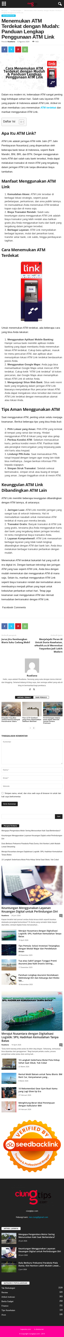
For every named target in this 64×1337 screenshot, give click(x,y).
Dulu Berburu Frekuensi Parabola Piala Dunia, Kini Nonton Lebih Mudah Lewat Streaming (30, 845)
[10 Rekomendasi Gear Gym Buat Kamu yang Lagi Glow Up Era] (8, 1092)
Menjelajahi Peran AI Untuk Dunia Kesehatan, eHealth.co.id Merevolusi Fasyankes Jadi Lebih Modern (49, 645)
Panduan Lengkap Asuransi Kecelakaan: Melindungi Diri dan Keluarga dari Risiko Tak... (38, 978)
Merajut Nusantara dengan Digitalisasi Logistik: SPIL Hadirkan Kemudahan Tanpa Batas (31, 853)
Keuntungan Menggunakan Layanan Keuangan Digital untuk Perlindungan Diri (31, 837)
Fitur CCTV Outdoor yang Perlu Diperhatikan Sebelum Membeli (31, 719)
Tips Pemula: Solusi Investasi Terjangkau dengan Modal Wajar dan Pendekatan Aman (39, 948)
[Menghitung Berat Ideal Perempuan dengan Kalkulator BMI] (8, 1107)
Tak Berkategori (15, 10)
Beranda (4, 10)
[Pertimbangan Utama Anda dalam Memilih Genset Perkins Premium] (53, 709)
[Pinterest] (18, 49)
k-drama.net (39, 1329)
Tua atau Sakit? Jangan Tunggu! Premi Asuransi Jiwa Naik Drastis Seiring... (37, 962)
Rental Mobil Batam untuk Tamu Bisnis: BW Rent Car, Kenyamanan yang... (40, 1075)
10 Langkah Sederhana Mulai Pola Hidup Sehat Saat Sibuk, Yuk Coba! (30, 860)
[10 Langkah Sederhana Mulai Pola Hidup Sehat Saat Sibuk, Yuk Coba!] (8, 1064)
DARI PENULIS (41, 697)
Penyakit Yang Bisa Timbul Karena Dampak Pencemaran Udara (10, 719)
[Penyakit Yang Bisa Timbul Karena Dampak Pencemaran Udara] (11, 709)
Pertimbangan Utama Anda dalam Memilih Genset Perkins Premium (51, 720)
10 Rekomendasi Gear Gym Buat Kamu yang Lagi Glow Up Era (37, 1090)
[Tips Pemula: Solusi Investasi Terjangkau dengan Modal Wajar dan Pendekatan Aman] (8, 949)
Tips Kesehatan (8, 1310)
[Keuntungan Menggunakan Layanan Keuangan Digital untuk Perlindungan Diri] (32, 885)
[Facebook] (4, 49)
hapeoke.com (25, 1329)
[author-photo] (32, 665)
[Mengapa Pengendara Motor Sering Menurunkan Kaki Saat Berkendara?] (8, 1238)
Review (4, 1292)
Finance (4, 1306)
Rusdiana (11, 41)
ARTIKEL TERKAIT (24, 697)
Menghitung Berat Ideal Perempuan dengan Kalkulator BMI (36, 1104)
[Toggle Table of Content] (20, 121)
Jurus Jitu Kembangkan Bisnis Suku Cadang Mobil (15, 641)
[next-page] (33, 728)
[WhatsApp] (25, 49)
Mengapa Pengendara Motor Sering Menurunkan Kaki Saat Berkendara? (31, 831)
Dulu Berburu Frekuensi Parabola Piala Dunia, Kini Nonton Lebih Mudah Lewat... (39, 1264)
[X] (11, 49)
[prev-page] (30, 728)
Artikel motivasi (8, 1297)
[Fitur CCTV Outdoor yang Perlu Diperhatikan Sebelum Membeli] (32, 709)
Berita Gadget (7, 1301)
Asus (3, 1315)
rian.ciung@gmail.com (38, 1217)
